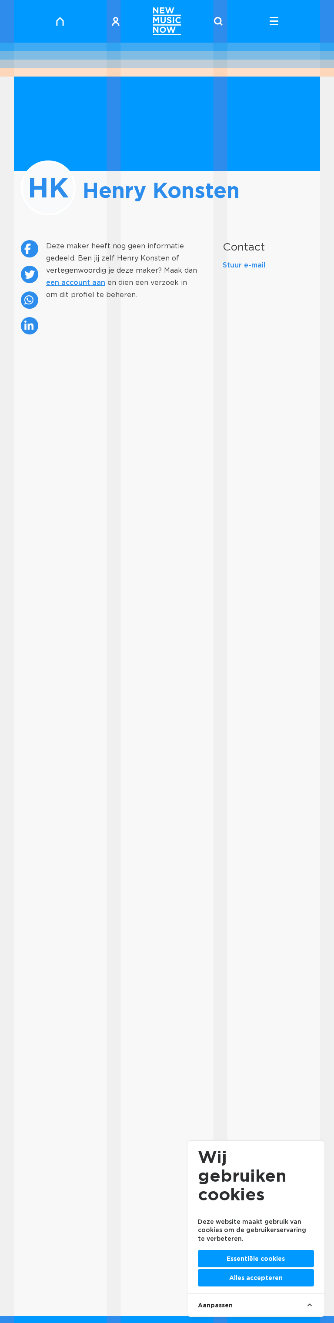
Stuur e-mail (244, 265)
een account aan (75, 282)
